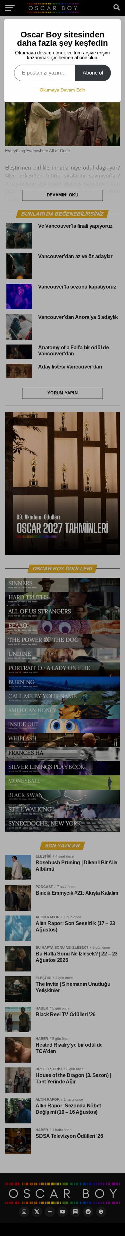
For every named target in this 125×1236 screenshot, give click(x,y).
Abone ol (93, 72)
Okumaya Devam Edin (62, 89)
